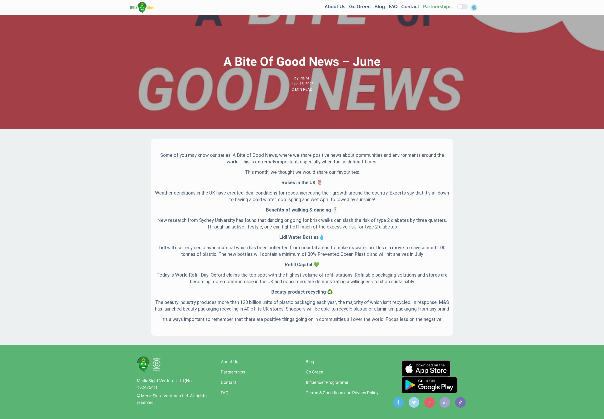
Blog (379, 6)
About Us (335, 6)
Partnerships (437, 6)
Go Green (360, 6)
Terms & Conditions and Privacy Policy (342, 392)
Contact (410, 6)
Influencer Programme (327, 382)
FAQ (393, 6)
